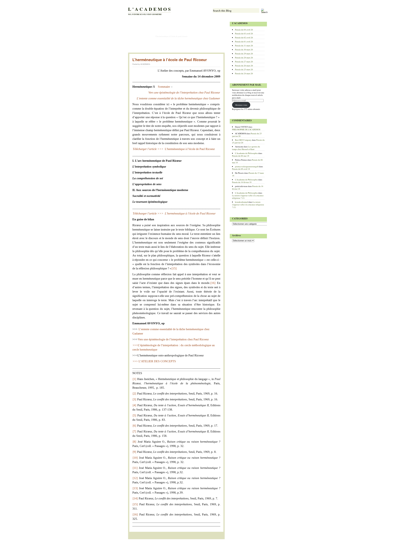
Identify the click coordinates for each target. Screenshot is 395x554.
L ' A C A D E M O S (149, 9)
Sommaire (164, 86)
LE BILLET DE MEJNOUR (206, 49)
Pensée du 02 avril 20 (244, 37)
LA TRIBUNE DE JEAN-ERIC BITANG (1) (171, 42)
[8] (134, 441)
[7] (134, 431)
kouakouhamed (241, 202)
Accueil (133, 23)
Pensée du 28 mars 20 (244, 57)
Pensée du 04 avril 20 (244, 29)
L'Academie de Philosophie (246, 153)
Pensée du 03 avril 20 (244, 33)
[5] (134, 415)
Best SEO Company (243, 140)
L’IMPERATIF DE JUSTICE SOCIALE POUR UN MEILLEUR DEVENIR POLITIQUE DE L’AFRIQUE (161, 49)
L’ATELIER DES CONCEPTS (203, 23)
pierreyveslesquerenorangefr (247, 166)
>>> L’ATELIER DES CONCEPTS (154, 361)
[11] (135, 467)
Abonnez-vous (241, 105)
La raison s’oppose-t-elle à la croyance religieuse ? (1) (248, 196)
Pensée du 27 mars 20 (244, 61)
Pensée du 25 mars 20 (244, 69)
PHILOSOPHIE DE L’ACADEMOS (152, 23)
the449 (174, 546)
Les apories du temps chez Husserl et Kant (246, 148)
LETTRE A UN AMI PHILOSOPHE (179, 23)
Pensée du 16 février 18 (242, 182)
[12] (135, 478)
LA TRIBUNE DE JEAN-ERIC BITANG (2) (202, 42)
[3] (134, 399)
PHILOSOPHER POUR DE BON (140, 36)
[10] (135, 457)
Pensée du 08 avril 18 (241, 169)
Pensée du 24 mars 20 (244, 73)
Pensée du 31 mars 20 (244, 45)
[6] (134, 425)
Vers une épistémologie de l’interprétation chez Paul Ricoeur (173, 339)
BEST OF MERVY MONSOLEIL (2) (141, 42)
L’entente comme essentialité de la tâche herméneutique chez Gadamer (178, 98)
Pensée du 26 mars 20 (244, 65)
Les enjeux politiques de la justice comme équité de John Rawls (176, 30)
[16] (212, 282)
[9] (134, 451)
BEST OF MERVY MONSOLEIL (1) (203, 36)
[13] (135, 488)
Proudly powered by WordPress (140, 546)
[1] (134, 379)
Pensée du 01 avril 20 (244, 41)
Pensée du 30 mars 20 (244, 49)
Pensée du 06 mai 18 (240, 155)
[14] (135, 498)
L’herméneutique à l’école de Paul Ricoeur (171, 36)
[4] (134, 405)
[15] (174, 268)
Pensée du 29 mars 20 (244, 53)
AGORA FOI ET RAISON (137, 30)
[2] (134, 393)
